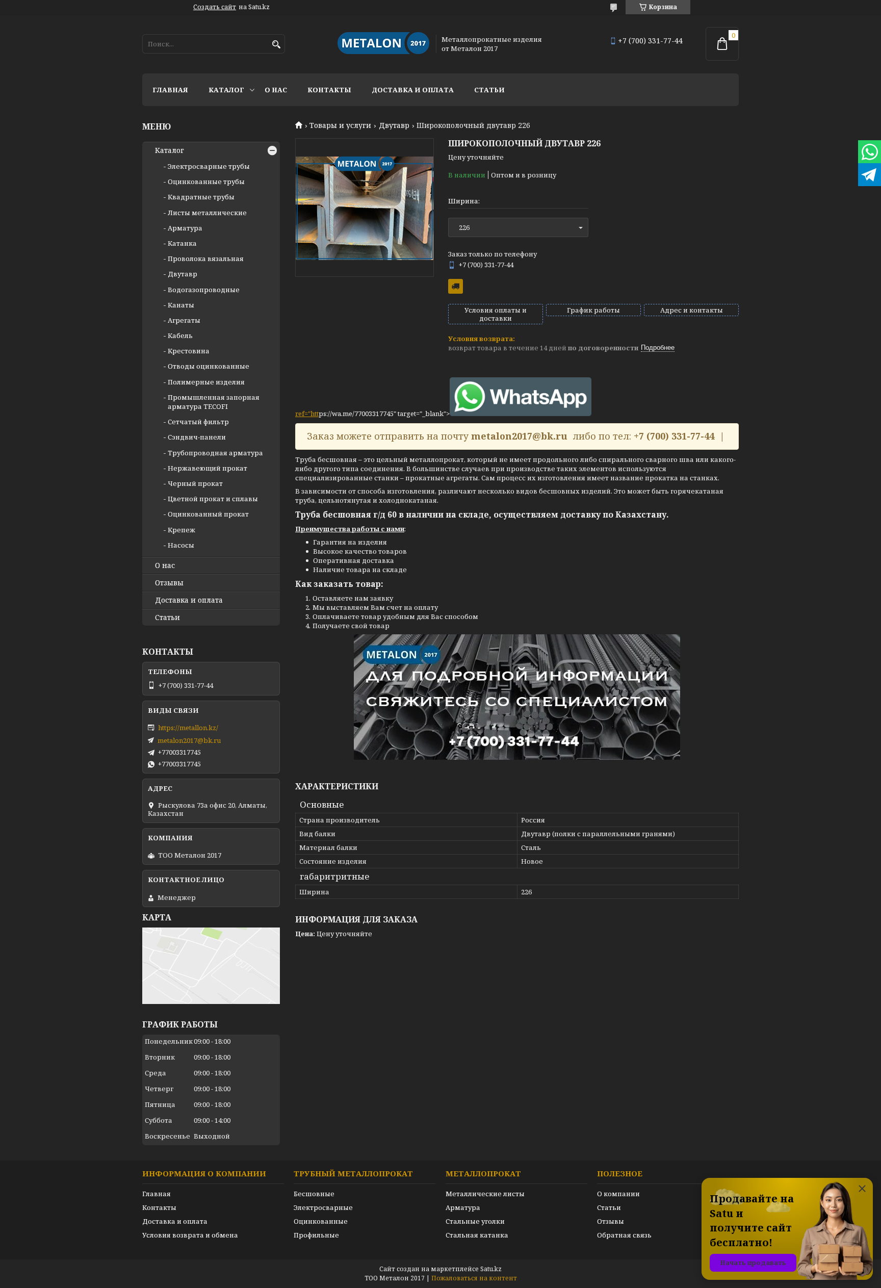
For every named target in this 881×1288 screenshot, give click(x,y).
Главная (170, 89)
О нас (276, 89)
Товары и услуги (340, 125)
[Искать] (276, 45)
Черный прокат (195, 483)
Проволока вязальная (206, 258)
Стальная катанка (477, 1235)
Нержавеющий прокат (207, 468)
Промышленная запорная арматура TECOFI (214, 402)
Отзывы (169, 582)
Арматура (185, 228)
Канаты (181, 305)
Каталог (226, 89)
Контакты (329, 89)
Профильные (316, 1235)
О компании (618, 1193)
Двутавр (394, 125)
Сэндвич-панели (197, 437)
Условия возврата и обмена (190, 1235)
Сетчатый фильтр (198, 421)
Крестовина (189, 350)
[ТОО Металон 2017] (383, 44)
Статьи (489, 89)
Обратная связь (624, 1235)
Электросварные (323, 1207)
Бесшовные (314, 1193)
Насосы (181, 545)
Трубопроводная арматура (215, 452)
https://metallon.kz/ (188, 728)
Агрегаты (184, 320)
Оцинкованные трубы (206, 181)
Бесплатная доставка (455, 286)
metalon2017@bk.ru (189, 740)
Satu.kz (491, 1269)
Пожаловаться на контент (474, 1278)
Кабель (180, 335)
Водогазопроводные (204, 289)
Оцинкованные (321, 1221)
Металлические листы (485, 1193)
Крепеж (181, 529)
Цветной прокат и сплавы (213, 498)
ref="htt (307, 413)
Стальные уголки (475, 1221)
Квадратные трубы (201, 196)
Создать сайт (214, 7)
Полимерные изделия (206, 382)
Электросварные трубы (209, 166)
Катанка (182, 243)
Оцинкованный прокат (208, 514)
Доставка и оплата (413, 89)
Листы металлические (207, 212)
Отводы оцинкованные (208, 366)
